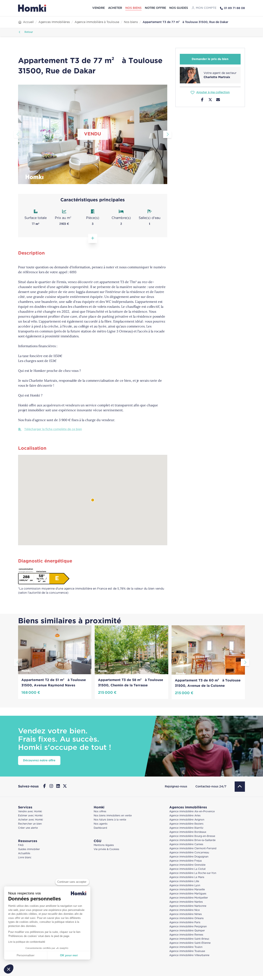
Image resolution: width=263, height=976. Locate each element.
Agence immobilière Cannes (186, 844)
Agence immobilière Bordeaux (187, 832)
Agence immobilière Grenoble (187, 865)
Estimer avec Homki (30, 816)
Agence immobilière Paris (184, 922)
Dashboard (100, 828)
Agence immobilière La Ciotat (187, 869)
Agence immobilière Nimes (185, 914)
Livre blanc (24, 857)
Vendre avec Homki (30, 811)
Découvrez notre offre (39, 760)
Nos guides (178, 8)
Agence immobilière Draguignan (188, 857)
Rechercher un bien (30, 824)
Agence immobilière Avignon (186, 820)
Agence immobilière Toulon (185, 947)
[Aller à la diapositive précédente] (18, 134)
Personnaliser (26, 955)
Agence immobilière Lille (184, 881)
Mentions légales (104, 845)
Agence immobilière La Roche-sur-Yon (192, 873)
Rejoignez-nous (176, 786)
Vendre (98, 8)
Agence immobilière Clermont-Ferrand (192, 848)
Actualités (24, 853)
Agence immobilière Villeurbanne (189, 955)
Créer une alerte (28, 828)
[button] (9, 969)
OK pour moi (69, 955)
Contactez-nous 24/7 (210, 786)
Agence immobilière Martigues (187, 894)
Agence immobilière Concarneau (189, 853)
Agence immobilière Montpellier (188, 898)
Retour (28, 32)
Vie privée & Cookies (106, 849)
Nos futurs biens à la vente (110, 820)
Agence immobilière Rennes (186, 935)
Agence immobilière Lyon (184, 885)
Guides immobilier (29, 849)
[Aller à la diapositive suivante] (167, 134)
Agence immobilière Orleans (186, 918)
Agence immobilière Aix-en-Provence (192, 811)
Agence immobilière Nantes (186, 902)
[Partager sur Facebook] (202, 100)
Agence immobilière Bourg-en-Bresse (192, 836)
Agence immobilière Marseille (187, 889)
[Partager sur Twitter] (210, 100)
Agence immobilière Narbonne (187, 906)
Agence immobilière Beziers (186, 824)
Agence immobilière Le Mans (186, 877)
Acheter (115, 8)
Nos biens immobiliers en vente (113, 816)
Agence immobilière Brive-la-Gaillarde (192, 840)
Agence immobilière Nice (184, 910)
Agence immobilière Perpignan (188, 926)
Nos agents (100, 824)
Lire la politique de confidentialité (26, 941)
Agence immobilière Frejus (185, 861)
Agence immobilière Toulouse (187, 951)
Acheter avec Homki (30, 820)
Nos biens (133, 8)
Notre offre (155, 8)
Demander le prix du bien (210, 59)
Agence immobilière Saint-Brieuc (189, 939)
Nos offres (100, 811)
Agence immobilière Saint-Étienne (190, 943)
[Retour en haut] (240, 786)
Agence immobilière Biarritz (186, 828)
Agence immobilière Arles (185, 816)
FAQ (20, 845)
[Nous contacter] (218, 100)
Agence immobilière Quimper (187, 931)
